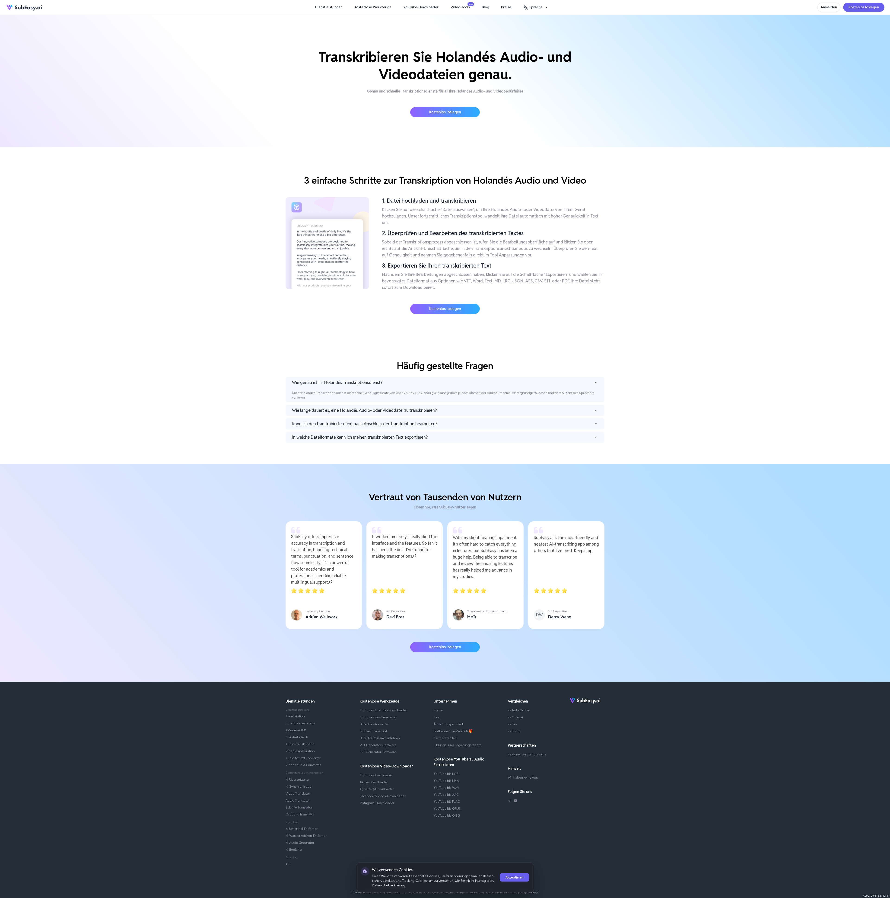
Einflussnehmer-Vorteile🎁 (453, 731)
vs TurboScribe (519, 710)
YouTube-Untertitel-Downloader (383, 710)
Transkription (295, 716)
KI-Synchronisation (299, 786)
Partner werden (445, 738)
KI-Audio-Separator (300, 842)
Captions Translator (300, 814)
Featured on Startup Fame (527, 754)
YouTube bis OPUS (447, 808)
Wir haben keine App (523, 777)
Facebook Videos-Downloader (383, 796)
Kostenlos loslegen (864, 7)
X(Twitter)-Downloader (377, 789)
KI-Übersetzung (297, 779)
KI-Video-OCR (296, 730)
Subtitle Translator (299, 807)
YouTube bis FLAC (447, 801)
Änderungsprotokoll (449, 724)
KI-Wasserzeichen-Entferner (306, 836)
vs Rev (512, 724)
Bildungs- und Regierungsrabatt (457, 745)
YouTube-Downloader (421, 7)
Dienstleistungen (328, 7)
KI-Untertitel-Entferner (302, 829)
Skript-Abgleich (297, 737)
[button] (536, 7)
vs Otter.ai (515, 717)
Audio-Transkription (300, 744)
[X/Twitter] (509, 801)
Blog (485, 7)
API (288, 864)
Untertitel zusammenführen (380, 738)
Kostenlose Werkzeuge (372, 7)
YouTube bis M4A (446, 781)
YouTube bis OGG (447, 815)
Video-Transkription (300, 751)
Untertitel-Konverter (374, 724)
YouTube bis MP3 (446, 774)
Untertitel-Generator (301, 723)
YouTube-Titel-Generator (378, 717)
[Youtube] (515, 801)
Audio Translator (298, 800)
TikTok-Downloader (374, 782)
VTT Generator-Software (378, 745)
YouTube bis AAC (446, 795)
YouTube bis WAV (446, 788)
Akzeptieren (514, 877)
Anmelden (829, 7)
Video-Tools (461, 6)
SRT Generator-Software (378, 752)
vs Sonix (514, 731)
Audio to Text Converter (303, 758)
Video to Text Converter (303, 765)
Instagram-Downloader (377, 803)
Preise (506, 7)
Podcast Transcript (373, 731)
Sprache (536, 7)
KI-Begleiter (294, 849)
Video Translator (298, 793)
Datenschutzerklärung (388, 885)
